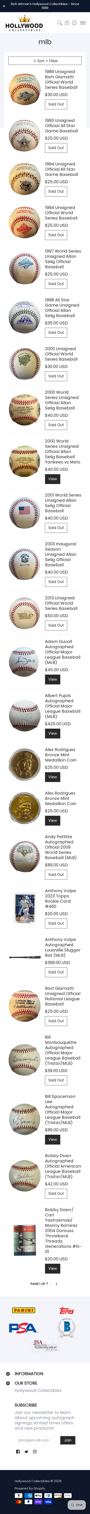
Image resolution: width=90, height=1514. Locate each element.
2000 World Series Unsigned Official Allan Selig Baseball (62, 400)
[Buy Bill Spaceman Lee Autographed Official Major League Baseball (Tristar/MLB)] (24, 1119)
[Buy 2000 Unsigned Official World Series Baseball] (24, 363)
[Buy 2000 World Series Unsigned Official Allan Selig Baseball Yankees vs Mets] (24, 461)
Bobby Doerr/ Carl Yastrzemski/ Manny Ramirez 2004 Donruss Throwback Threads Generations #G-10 (63, 1231)
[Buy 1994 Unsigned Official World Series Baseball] (24, 222)
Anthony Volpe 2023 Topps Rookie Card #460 (60, 898)
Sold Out (56, 104)
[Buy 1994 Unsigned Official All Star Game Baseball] (24, 179)
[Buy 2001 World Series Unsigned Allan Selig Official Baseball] (24, 513)
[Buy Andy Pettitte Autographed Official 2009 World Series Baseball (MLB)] (24, 857)
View (52, 478)
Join (67, 1440)
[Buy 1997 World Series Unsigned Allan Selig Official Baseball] (24, 269)
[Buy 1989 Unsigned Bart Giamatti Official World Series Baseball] (24, 89)
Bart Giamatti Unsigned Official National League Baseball (62, 996)
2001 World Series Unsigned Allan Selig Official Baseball (63, 503)
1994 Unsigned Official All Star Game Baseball (61, 169)
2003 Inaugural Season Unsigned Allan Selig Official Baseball (60, 554)
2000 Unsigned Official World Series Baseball (61, 354)
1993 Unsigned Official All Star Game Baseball (61, 125)
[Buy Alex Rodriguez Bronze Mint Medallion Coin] (24, 764)
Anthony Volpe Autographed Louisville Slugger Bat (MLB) (63, 947)
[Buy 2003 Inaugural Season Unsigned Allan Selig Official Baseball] (24, 564)
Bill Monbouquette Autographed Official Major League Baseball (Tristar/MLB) (62, 1050)
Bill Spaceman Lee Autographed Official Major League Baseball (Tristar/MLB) (62, 1109)
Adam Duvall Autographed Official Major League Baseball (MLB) (62, 652)
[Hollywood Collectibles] (24, 22)
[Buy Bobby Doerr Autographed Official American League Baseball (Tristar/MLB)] (24, 1176)
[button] (67, 22)
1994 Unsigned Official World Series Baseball (61, 213)
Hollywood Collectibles (32, 1481)
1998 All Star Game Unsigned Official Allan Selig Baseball (62, 308)
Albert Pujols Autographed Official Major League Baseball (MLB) (62, 706)
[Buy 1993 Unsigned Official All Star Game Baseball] (24, 135)
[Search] (59, 22)
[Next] (56, 1284)
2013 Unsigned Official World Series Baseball (61, 603)
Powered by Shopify (30, 1488)
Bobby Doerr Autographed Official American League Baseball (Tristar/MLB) (63, 1166)
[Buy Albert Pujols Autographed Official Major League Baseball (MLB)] (24, 716)
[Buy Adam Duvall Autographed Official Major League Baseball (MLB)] (24, 661)
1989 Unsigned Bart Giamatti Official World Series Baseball (61, 79)
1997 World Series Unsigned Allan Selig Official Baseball (63, 259)
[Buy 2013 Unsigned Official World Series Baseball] (24, 613)
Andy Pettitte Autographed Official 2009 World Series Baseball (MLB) (61, 847)
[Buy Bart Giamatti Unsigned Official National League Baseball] (24, 1006)
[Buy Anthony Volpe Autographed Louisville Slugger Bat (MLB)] (24, 957)
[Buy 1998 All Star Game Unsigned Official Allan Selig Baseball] (24, 317)
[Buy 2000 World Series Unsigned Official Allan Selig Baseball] (24, 410)
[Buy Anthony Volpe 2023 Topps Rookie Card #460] (24, 908)
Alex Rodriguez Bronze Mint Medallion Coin (60, 755)
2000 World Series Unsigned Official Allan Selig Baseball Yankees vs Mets (62, 451)
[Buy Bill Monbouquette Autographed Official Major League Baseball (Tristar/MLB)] (24, 1060)
